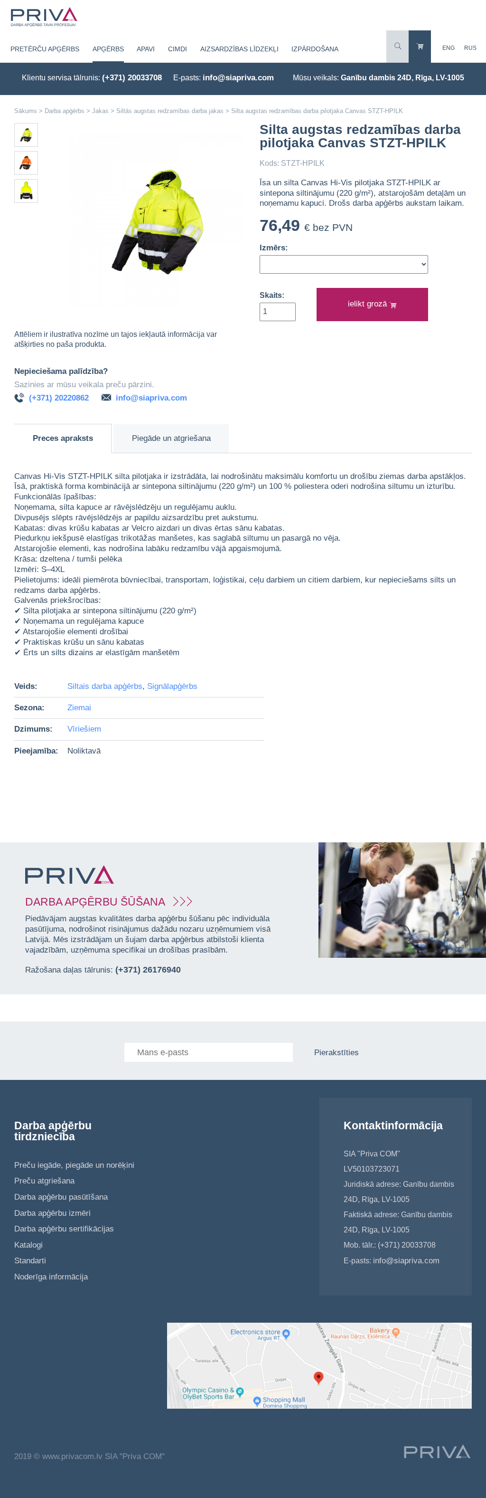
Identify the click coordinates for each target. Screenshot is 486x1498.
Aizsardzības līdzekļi (239, 49)
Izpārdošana (314, 49)
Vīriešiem (84, 729)
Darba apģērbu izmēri (52, 1213)
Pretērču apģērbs (44, 49)
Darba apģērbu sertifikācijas (64, 1228)
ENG (448, 48)
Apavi (146, 49)
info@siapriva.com (238, 77)
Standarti (30, 1260)
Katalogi (28, 1245)
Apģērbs (108, 49)
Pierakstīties (336, 1052)
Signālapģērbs (172, 686)
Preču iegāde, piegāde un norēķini (74, 1165)
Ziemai (79, 707)
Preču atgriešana (44, 1180)
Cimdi (177, 49)
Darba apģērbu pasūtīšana (61, 1197)
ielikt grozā (368, 303)
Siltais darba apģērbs (104, 686)
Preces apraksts (63, 438)
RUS (470, 48)
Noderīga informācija (51, 1276)
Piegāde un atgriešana (171, 438)
